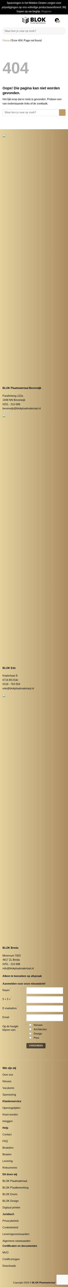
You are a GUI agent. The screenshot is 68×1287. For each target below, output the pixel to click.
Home (6, 40)
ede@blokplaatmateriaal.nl (18, 688)
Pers (36, 1037)
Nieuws (38, 1025)
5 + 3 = (6, 999)
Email (5, 1017)
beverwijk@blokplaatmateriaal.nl (21, 408)
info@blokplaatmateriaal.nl (18, 968)
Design (38, 1033)
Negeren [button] (46, 11)
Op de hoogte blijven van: (10, 1028)
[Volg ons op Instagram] (8, 1271)
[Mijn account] (57, 20)
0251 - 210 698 (11, 404)
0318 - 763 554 (11, 684)
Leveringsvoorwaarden (15, 1234)
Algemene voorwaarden (16, 1241)
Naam (6, 990)
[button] (4, 20)
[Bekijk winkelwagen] (64, 20)
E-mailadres (9, 1008)
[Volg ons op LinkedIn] (12, 1271)
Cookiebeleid (10, 1227)
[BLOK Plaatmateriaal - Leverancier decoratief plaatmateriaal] (34, 20)
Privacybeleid (10, 1220)
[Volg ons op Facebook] (4, 1271)
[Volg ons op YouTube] (16, 1271)
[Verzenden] (61, 31)
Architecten (40, 1029)
